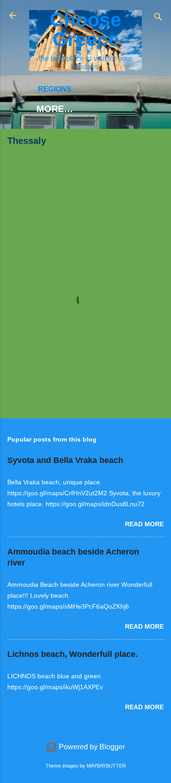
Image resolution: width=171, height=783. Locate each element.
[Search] (158, 18)
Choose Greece (85, 29)
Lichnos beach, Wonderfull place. (72, 654)
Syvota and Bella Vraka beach (65, 460)
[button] (158, 143)
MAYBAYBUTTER (106, 765)
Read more (144, 524)
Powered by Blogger (91, 747)
